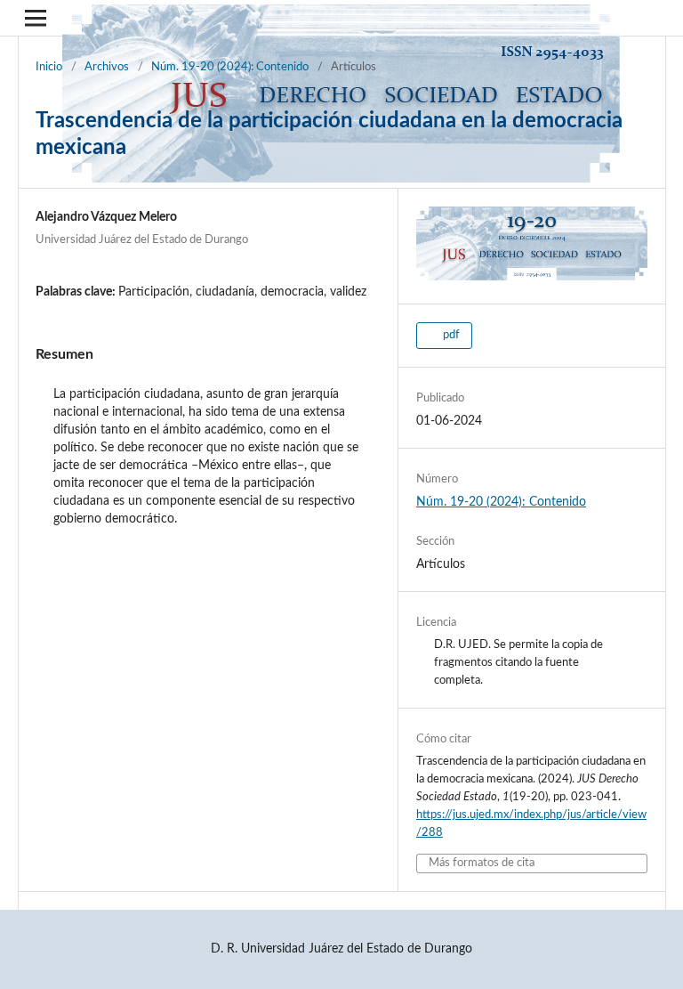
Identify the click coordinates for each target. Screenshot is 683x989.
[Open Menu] (35, 18)
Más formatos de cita (481, 863)
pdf (450, 335)
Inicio (49, 67)
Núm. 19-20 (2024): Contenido (230, 67)
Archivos (106, 67)
